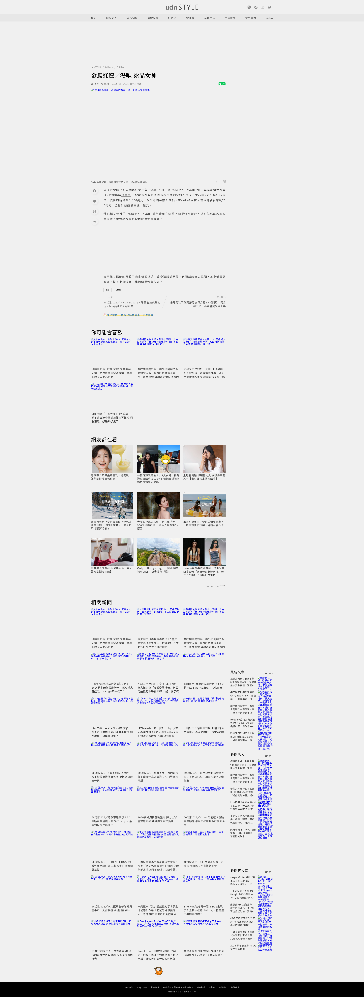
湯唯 (107, 290)
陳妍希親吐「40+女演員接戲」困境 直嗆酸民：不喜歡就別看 (204, 863)
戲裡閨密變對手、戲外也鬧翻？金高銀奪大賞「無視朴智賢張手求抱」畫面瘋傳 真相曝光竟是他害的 (158, 373)
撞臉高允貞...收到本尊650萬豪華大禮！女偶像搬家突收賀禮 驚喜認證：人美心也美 (112, 373)
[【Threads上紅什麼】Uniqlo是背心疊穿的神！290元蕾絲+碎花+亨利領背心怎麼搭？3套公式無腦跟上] (158, 711)
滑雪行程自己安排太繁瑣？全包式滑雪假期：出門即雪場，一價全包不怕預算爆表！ (111, 525)
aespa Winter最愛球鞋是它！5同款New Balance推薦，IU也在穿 (204, 685)
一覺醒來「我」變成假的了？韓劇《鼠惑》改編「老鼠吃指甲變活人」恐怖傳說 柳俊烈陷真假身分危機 (158, 912)
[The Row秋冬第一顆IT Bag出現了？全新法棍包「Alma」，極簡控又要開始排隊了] (204, 889)
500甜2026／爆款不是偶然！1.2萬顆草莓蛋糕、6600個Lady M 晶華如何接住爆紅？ (112, 821)
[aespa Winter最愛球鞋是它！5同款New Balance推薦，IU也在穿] (204, 667)
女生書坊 (250, 18)
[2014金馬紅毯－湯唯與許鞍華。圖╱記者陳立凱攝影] (158, 134)
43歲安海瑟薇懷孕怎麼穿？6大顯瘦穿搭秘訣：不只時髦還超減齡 (243, 921)
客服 (145, 987)
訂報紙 (212, 987)
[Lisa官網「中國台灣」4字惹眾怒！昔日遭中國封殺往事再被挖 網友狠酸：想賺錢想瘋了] (112, 397)
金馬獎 (118, 290)
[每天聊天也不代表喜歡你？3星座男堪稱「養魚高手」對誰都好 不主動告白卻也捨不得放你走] (158, 622)
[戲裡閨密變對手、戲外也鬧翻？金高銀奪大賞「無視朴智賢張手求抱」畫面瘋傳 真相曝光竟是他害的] (158, 352)
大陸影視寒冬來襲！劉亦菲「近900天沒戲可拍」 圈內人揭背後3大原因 (158, 525)
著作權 (177, 987)
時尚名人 (111, 18)
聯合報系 (201, 987)
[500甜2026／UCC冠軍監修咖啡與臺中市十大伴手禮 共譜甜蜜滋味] (112, 889)
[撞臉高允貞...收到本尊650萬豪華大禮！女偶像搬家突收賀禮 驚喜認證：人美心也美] (112, 352)
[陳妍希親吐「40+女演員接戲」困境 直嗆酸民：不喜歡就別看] (204, 845)
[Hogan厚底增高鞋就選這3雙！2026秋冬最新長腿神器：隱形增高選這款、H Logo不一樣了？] (112, 667)
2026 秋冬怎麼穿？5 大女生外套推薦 (243, 947)
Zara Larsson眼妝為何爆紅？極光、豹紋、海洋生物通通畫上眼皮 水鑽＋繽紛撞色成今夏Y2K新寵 (158, 954)
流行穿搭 (132, 18)
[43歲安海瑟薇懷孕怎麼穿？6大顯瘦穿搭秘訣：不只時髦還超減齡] (265, 921)
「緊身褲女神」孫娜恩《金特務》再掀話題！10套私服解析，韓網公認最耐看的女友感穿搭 (242, 937)
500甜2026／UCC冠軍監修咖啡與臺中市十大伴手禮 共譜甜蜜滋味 (112, 908)
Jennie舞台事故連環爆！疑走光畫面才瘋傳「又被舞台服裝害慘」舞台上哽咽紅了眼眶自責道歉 (203, 571)
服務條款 (167, 987)
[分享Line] (94, 201)
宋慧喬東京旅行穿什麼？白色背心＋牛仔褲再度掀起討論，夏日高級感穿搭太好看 (242, 909)
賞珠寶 (190, 18)
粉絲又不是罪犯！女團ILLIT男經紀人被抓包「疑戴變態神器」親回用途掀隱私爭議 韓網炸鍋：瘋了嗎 (204, 373)
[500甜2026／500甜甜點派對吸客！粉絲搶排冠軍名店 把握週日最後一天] (112, 756)
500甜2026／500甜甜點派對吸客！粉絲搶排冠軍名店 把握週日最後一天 (112, 776)
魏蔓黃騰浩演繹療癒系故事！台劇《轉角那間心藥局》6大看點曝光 (204, 953)
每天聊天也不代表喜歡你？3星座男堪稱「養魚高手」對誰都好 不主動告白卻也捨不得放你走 (158, 643)
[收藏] (94, 211)
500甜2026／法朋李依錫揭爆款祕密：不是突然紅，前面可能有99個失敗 (204, 776)
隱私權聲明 (188, 987)
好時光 (172, 18)
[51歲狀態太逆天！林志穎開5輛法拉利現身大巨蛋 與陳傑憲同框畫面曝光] (112, 934)
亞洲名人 (120, 67)
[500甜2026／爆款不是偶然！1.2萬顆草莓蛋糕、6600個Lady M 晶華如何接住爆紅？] (112, 800)
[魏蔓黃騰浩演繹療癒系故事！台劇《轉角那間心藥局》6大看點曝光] (204, 934)
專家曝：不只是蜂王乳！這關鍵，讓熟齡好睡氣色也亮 (111, 477)
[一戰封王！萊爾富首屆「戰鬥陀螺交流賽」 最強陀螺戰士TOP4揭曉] (204, 711)
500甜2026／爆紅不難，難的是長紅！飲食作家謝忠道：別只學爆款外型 (158, 776)
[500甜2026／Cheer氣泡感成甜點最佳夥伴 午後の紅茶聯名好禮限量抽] (204, 800)
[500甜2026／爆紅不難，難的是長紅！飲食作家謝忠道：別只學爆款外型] (158, 756)
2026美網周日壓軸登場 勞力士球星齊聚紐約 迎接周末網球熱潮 (157, 819)
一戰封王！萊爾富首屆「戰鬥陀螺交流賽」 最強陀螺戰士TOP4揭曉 (204, 730)
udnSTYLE (96, 67)
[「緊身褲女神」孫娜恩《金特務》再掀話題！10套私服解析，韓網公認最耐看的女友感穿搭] (265, 935)
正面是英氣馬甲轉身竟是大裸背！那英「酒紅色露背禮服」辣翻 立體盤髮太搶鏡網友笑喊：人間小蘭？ (158, 865)
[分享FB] (94, 190)
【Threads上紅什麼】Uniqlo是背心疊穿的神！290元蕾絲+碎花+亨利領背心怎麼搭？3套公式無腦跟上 (158, 734)
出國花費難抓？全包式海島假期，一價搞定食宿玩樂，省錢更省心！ (203, 523)
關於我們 (223, 987)
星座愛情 (230, 18)
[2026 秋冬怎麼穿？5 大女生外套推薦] (265, 949)
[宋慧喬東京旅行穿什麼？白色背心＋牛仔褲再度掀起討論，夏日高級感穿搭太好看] (265, 908)
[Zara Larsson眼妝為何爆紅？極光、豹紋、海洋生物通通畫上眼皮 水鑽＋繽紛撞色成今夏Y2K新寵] (158, 934)
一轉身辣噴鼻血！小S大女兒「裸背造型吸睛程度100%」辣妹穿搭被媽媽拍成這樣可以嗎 (158, 479)
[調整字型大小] (94, 221)
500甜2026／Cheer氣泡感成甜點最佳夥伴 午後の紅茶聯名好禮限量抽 (204, 821)
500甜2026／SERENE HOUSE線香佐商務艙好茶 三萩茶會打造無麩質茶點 (112, 865)
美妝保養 (152, 18)
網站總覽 (235, 987)
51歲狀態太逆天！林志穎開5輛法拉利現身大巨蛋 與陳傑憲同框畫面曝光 (112, 954)
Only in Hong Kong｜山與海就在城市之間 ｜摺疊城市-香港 (157, 569)
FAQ (139, 987)
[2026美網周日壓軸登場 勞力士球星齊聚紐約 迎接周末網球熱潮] (158, 800)
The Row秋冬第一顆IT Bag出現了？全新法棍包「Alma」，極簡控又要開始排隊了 (204, 910)
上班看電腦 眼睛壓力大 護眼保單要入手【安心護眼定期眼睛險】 (204, 477)
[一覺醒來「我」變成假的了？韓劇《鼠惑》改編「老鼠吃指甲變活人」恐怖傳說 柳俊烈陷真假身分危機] (158, 889)
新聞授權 (155, 987)
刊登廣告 (129, 987)
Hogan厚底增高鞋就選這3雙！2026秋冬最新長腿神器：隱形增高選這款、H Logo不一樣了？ (112, 687)
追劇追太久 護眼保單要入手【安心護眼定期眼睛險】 (111, 569)
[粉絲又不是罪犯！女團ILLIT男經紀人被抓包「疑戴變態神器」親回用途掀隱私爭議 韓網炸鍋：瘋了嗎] (204, 352)
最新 (93, 18)
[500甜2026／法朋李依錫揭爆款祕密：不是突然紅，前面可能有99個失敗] (204, 756)
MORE (268, 673)
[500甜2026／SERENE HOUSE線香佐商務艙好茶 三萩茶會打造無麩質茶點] (112, 845)
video (269, 18)
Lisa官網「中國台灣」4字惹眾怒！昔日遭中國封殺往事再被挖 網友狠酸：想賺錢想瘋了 (112, 417)
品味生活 (209, 18)
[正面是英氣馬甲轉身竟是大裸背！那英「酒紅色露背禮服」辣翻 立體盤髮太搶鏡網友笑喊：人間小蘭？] (158, 845)
